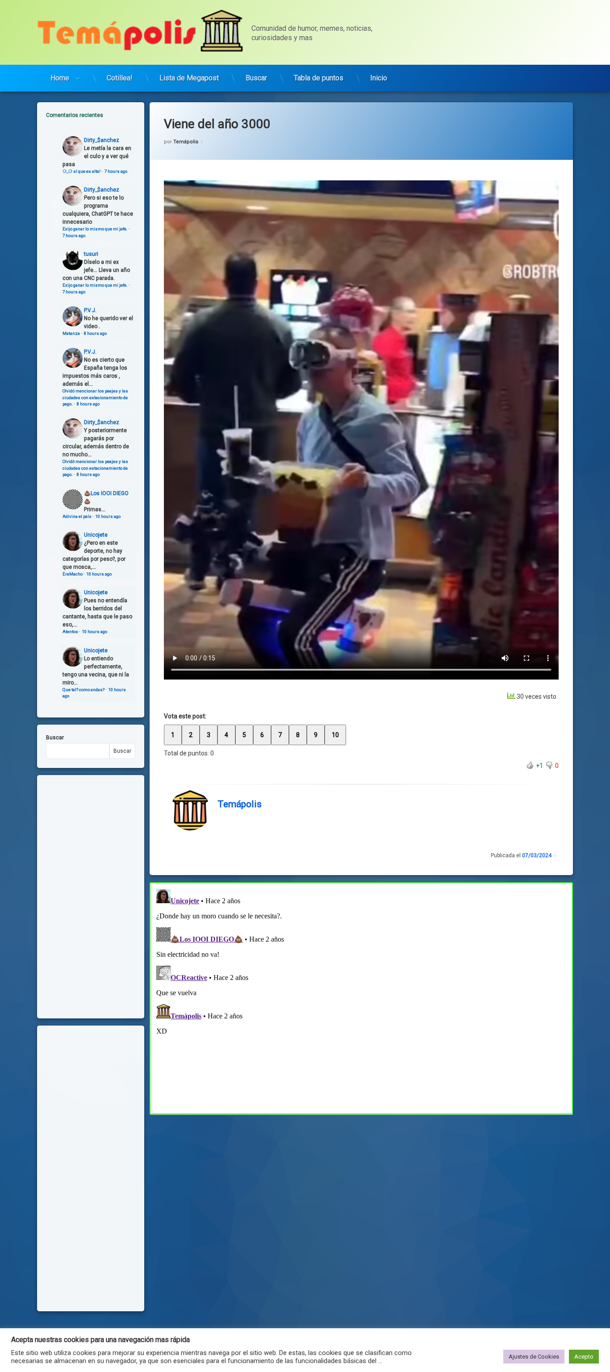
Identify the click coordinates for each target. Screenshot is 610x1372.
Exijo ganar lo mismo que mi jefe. (95, 228)
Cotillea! (120, 78)
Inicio (378, 78)
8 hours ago (95, 333)
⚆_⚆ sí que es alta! (81, 171)
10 (335, 734)
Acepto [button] (583, 1356)
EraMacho (73, 573)
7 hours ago (115, 171)
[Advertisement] (361, 1180)
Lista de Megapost (189, 78)
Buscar (256, 78)
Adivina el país (77, 516)
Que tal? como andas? (83, 689)
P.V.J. (90, 310)
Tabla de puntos (318, 78)
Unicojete (96, 535)
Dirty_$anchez (101, 140)
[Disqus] (361, 997)
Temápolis (185, 142)
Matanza (71, 333)
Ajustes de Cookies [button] (534, 1356)
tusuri (91, 254)
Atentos (70, 631)
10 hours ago (108, 516)
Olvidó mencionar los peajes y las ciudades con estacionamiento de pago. (95, 397)
